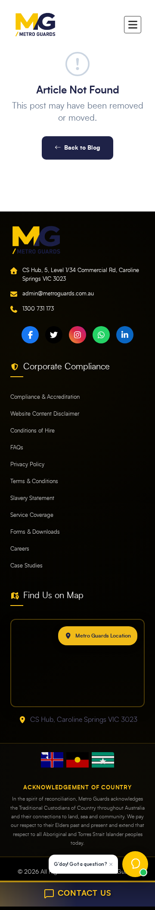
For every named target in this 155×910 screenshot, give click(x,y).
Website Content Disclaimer (44, 414)
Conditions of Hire (32, 431)
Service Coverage (31, 515)
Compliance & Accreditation (45, 397)
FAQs (16, 448)
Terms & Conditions (34, 481)
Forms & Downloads (35, 532)
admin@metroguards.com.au (58, 294)
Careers (19, 549)
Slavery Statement (32, 498)
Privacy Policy (27, 465)
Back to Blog (82, 147)
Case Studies (26, 566)
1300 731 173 (38, 309)
